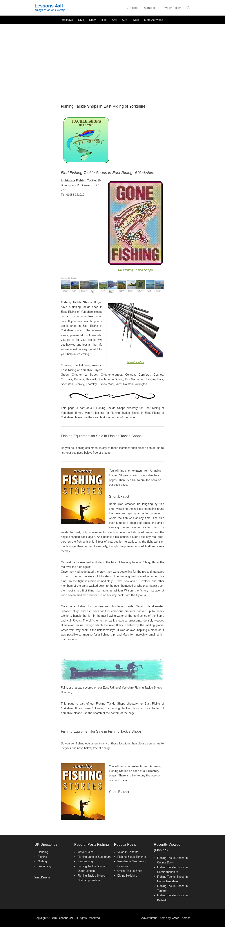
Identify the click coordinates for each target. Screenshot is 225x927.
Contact (149, 7)
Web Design (42, 877)
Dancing (43, 852)
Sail (114, 19)
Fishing (42, 856)
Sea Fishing (85, 861)
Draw (92, 19)
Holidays (67, 19)
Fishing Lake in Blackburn (94, 856)
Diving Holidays (127, 875)
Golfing (42, 861)
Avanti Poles (135, 362)
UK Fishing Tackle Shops (135, 270)
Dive (81, 19)
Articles (132, 7)
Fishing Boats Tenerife (131, 856)
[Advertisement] (112, 57)
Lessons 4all (48, 6)
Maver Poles (86, 852)
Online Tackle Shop (129, 870)
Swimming (44, 866)
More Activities (153, 19)
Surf (124, 19)
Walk (135, 19)
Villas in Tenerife (127, 852)
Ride (104, 19)
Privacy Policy (171, 7)
